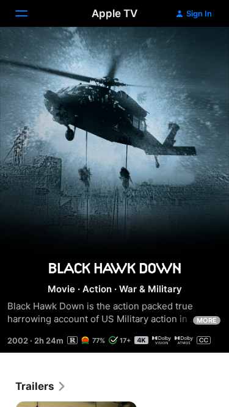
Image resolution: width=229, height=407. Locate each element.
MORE (207, 320)
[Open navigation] (28, 13)
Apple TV (114, 13)
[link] (41, 386)
